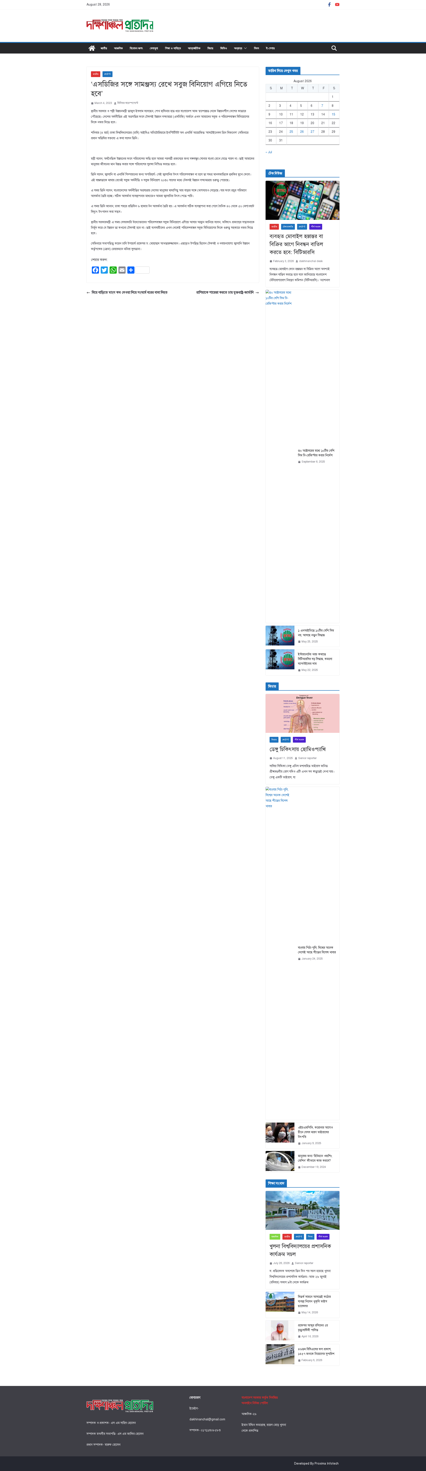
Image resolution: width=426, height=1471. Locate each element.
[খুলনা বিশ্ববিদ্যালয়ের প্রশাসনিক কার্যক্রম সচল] (302, 1210)
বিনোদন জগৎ (136, 48)
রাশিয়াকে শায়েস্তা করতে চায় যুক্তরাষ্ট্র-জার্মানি (225, 292)
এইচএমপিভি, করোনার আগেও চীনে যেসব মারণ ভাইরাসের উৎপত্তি (315, 1132)
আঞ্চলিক (118, 48)
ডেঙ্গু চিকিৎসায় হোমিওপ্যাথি (298, 749)
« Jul (269, 152)
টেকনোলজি (288, 226)
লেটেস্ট (107, 74)
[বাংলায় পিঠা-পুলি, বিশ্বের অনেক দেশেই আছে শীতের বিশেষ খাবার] (280, 953)
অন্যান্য (238, 48)
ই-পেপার (270, 48)
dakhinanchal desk (311, 261)
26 (302, 132)
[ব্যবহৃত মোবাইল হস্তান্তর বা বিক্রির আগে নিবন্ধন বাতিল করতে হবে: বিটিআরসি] (302, 200)
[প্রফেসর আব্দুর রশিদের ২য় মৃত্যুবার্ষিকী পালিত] (280, 1331)
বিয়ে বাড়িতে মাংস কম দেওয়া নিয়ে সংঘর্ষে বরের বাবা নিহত (130, 292)
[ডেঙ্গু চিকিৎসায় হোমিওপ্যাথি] (302, 713)
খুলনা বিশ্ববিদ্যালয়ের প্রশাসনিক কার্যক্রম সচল (300, 1250)
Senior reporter (307, 758)
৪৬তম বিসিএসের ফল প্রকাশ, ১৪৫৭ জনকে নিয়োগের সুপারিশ (316, 1351)
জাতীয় (104, 48)
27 (312, 132)
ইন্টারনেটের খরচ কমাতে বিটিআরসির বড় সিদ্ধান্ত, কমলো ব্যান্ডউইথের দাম (315, 659)
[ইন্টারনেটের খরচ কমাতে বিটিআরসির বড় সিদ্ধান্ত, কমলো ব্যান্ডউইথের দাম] (280, 662)
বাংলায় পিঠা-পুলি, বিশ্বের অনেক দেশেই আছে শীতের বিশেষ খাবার (317, 950)
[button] (244, 48)
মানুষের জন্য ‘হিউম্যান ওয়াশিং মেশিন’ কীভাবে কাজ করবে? (315, 1158)
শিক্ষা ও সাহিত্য (173, 48)
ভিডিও (223, 48)
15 (333, 114)
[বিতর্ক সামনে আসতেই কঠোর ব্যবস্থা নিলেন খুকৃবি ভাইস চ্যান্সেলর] (280, 1305)
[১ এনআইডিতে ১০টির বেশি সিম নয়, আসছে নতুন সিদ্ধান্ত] (280, 636)
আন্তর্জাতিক (194, 48)
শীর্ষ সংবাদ (315, 226)
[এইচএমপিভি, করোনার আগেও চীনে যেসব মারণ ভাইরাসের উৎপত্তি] (280, 1136)
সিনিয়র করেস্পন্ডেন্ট (127, 103)
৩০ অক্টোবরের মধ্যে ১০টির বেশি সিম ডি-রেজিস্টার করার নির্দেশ (316, 453)
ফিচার (210, 48)
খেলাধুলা (154, 48)
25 (291, 132)
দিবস (256, 48)
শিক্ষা (310, 1236)
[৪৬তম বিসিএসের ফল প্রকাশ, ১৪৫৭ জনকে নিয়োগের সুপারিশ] (280, 1355)
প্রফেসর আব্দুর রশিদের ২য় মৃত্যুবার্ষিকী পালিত (313, 1328)
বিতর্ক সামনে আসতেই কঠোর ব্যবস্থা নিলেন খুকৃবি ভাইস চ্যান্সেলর (314, 1301)
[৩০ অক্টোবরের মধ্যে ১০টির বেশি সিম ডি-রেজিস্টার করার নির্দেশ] (280, 456)
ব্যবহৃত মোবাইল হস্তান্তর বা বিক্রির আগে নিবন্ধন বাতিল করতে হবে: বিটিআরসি (296, 244)
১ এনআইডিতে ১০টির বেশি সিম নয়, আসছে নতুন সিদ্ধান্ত (316, 633)
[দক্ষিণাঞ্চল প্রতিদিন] (92, 48)
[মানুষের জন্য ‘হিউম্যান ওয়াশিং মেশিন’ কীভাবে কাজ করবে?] (280, 1161)
